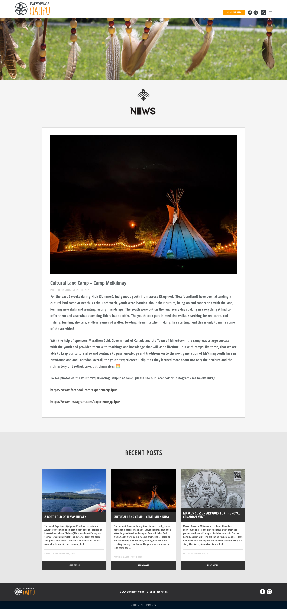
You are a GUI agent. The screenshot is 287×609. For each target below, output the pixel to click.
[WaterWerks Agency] (143, 605)
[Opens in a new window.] (250, 12)
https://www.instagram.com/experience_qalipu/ (85, 401)
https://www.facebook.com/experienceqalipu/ (83, 389)
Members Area (234, 12)
